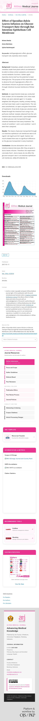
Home (4, 15)
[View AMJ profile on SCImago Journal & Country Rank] (19, 459)
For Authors (6, 600)
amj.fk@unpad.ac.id (12, 674)
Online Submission (13, 362)
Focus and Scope (11, 367)
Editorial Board (11, 377)
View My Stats (19, 584)
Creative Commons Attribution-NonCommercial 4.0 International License (19, 686)
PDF (6, 255)
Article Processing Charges (14, 417)
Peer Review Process (12, 395)
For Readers (6, 597)
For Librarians (7, 603)
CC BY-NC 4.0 (29, 305)
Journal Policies (11, 399)
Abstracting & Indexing (13, 408)
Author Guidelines (12, 372)
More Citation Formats (10, 339)
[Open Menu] (2, 2)
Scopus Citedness (11, 412)
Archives (10, 15)
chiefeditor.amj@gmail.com (14, 672)
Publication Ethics (12, 390)
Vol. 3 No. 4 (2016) (21, 15)
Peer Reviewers (11, 382)
